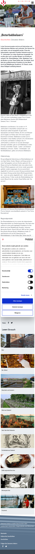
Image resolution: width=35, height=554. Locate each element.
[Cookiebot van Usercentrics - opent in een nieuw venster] (25, 239)
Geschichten (4, 539)
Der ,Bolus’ (5, 370)
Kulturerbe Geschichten (8, 536)
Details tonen (25, 295)
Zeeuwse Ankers (17, 39)
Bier (3, 350)
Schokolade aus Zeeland (8, 450)
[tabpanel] (17, 13)
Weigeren (17, 313)
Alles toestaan (17, 301)
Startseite (4, 533)
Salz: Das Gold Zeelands (8, 430)
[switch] (30, 276)
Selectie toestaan (17, 307)
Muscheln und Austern (8, 390)
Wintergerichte (6, 490)
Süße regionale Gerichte (8, 470)
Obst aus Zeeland (6, 410)
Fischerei (4, 510)
